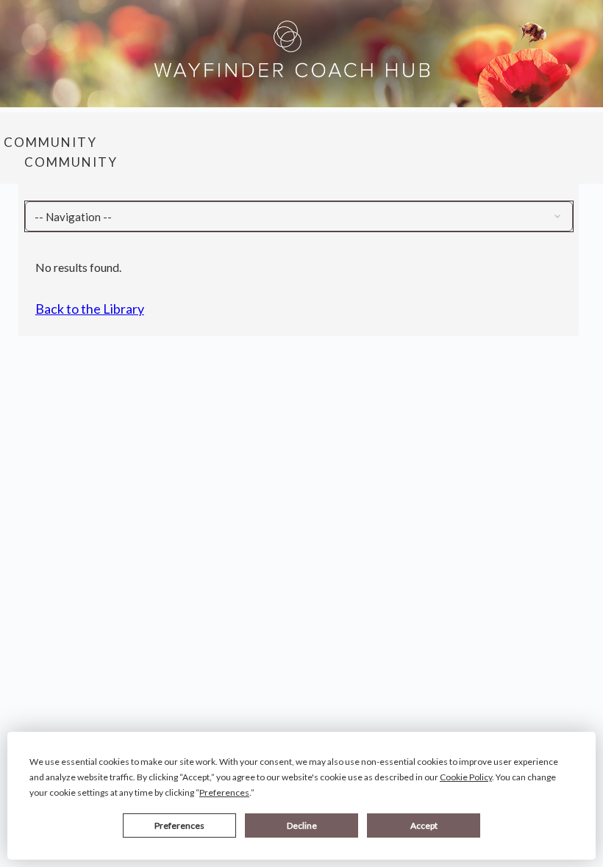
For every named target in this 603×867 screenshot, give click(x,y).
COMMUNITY (50, 142)
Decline (302, 825)
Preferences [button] (224, 792)
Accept (424, 825)
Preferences (179, 825)
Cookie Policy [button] (466, 777)
